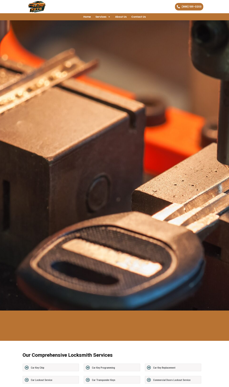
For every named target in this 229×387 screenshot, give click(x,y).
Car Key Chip (37, 367)
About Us (121, 17)
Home (87, 17)
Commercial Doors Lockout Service (172, 380)
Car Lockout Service (41, 380)
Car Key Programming (103, 367)
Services (100, 17)
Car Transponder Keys (103, 380)
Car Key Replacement (164, 367)
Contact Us (138, 17)
